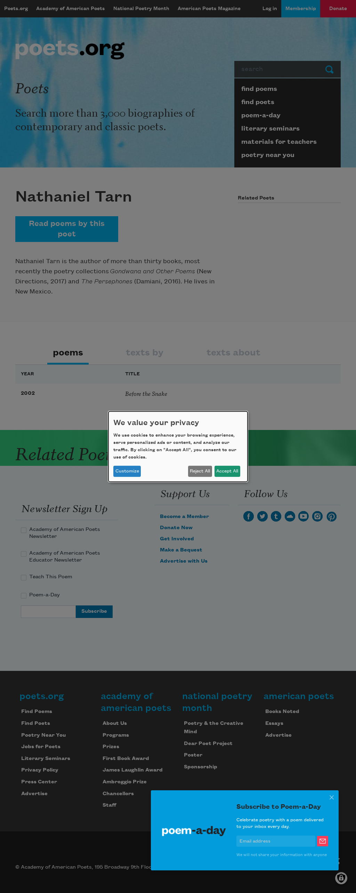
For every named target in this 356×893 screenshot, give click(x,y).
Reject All (200, 471)
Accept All (227, 471)
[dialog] (178, 446)
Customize (127, 471)
